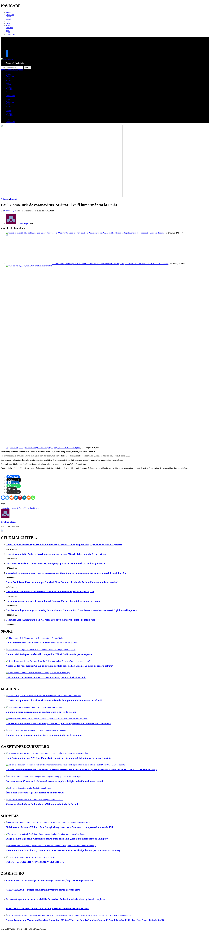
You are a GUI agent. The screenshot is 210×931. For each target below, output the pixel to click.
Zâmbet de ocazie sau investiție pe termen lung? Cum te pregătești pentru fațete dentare (49, 880)
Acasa (8, 12)
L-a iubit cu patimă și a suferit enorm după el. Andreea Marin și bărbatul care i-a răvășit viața (53, 601)
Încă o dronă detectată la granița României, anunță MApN (35, 792)
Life (7, 21)
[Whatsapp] (33, 497)
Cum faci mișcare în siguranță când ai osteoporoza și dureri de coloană (41, 712)
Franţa (26, 508)
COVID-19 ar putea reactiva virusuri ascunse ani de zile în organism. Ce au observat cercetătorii (54, 700)
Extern (8, 23)
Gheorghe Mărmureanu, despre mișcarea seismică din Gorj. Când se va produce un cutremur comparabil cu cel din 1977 (66, 573)
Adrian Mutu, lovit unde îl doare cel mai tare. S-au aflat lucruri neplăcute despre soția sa (50, 591)
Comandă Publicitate (15, 63)
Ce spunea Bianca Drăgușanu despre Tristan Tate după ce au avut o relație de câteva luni (50, 619)
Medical (9, 25)
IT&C (8, 32)
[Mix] (28, 497)
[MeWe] (24, 497)
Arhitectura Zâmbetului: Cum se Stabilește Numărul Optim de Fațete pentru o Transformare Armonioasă (58, 723)
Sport (8, 30)
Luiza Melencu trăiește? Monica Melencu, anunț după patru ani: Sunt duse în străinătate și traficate (55, 563)
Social (8, 19)
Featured (13, 199)
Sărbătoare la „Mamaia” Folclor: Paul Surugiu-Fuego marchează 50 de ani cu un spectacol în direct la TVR (60, 827)
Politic (8, 17)
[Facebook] (3, 497)
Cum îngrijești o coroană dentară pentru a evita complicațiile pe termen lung (44, 735)
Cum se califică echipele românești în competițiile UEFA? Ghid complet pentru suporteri (49, 654)
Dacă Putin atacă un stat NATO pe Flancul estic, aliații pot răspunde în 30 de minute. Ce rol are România (124, 233)
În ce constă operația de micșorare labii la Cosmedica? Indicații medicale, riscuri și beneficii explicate (55, 899)
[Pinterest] (20, 497)
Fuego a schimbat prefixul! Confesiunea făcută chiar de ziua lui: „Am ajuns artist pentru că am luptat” (57, 838)
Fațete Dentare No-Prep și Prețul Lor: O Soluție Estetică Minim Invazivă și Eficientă (47, 908)
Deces (21, 508)
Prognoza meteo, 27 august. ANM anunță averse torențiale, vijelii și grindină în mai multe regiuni (43, 448)
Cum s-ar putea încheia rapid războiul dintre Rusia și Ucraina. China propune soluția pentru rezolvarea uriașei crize (64, 544)
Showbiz (9, 28)
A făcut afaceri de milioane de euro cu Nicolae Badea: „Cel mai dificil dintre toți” (46, 677)
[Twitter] (7, 497)
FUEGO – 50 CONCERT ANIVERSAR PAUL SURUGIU (35, 862)
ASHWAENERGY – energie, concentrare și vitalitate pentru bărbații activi (43, 889)
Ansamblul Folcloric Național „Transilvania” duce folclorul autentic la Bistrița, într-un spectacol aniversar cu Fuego (63, 850)
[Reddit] (11, 497)
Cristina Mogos (10, 211)
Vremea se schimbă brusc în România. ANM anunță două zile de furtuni (42, 804)
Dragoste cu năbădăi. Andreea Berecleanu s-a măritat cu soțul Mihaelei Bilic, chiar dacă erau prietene (56, 554)
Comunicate (10, 34)
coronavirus (5, 508)
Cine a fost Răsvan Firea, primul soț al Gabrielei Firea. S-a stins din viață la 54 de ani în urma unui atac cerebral (62, 582)
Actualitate (10, 15)
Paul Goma (34, 508)
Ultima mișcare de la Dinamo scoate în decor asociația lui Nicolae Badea (41, 642)
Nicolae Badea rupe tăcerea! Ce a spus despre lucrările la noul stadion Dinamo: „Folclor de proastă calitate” (59, 666)
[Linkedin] (16, 497)
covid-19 (14, 508)
